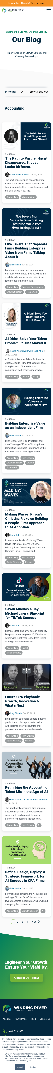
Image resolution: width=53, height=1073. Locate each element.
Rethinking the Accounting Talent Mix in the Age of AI (26, 789)
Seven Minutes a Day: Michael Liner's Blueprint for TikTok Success (24, 613)
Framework (32, 292)
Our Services (21, 1019)
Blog (34, 1019)
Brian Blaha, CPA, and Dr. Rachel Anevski (28, 799)
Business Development (33, 287)
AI (39, 825)
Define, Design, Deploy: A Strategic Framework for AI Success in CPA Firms (25, 876)
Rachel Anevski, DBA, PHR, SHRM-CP (27, 351)
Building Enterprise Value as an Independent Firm (25, 425)
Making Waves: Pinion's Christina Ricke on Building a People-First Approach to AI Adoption (26, 520)
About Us (7, 1019)
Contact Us (45, 1019)
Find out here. (38, 3)
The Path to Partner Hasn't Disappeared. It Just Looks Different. (26, 162)
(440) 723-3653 (16, 1031)
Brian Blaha (15, 265)
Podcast (29, 562)
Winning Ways (28, 197)
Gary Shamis (16, 713)
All (24, 91)
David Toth (15, 535)
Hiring (35, 376)
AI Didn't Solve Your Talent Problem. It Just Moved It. (26, 341)
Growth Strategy (38, 91)
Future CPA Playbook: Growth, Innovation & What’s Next (22, 701)
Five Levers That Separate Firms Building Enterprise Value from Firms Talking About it (26, 250)
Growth (30, 463)
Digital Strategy (14, 562)
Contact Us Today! (26, 978)
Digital (25, 648)
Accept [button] (20, 1067)
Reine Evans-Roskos (19, 174)
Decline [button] (33, 1067)
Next (34, 921)
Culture (25, 376)
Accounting (12, 197)
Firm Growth (28, 458)
